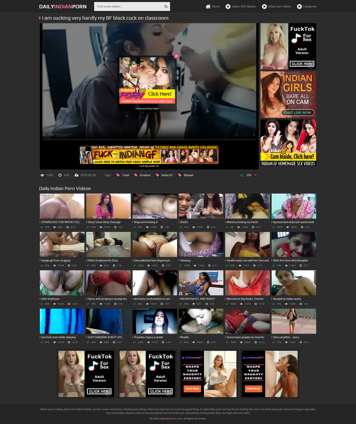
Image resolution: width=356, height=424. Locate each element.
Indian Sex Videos (279, 6)
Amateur (145, 175)
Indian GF (167, 175)
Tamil (125, 175)
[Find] (166, 6)
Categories (310, 6)
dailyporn (63, 6)
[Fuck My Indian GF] (288, 143)
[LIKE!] (242, 175)
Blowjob (188, 175)
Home (216, 6)
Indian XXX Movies (244, 6)
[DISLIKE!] (256, 175)
